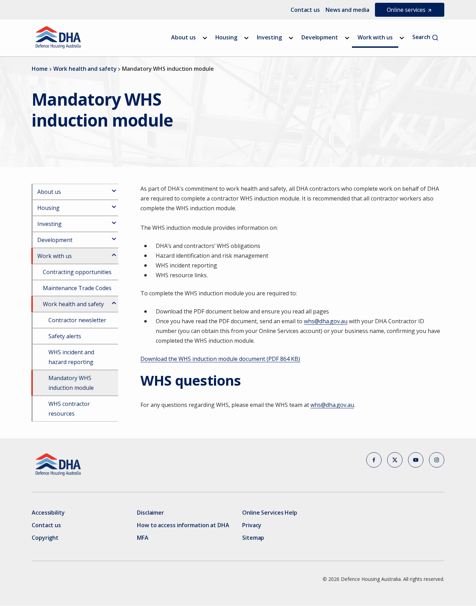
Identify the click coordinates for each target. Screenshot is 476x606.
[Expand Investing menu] (290, 38)
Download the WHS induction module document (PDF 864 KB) (220, 359)
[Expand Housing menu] (246, 38)
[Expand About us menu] (204, 38)
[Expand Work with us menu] (401, 38)
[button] (374, 460)
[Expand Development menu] (347, 38)
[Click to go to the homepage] (58, 37)
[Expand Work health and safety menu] (114, 300)
